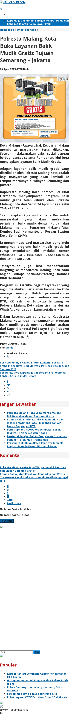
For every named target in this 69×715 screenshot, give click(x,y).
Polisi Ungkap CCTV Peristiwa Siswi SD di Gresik (37, 697)
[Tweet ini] (8, 385)
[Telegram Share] (8, 391)
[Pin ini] (8, 388)
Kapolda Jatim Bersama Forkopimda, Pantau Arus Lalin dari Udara (33, 374)
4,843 (10, 500)
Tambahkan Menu (18, 14)
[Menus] (1, 5)
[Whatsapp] (8, 395)
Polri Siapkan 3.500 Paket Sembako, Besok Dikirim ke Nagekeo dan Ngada (34, 431)
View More (6, 521)
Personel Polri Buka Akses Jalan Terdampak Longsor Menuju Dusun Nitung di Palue (35, 444)
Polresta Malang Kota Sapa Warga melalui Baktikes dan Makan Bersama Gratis (34, 414)
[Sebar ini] (7, 381)
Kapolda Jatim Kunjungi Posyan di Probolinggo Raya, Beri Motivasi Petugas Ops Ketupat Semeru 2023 (34, 366)
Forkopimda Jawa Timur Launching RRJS (32, 693)
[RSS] (8, 356)
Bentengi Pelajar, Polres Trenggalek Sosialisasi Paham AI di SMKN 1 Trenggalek (37, 438)
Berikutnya (14, 503)
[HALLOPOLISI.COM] (12, 2)
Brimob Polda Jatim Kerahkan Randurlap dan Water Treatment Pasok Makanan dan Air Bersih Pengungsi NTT (35, 423)
